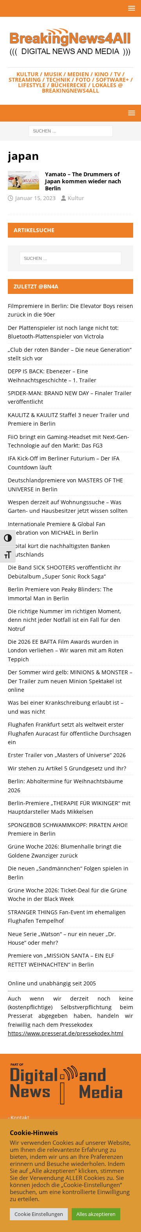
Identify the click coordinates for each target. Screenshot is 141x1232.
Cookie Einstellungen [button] (38, 1214)
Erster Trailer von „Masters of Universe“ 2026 (67, 755)
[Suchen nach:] (71, 130)
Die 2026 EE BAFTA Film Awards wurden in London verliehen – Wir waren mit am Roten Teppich (65, 650)
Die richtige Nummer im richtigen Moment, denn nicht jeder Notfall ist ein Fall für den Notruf (64, 619)
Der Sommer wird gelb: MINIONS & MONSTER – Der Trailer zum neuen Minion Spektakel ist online (70, 680)
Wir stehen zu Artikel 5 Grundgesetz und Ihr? (67, 768)
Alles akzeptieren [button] (96, 1214)
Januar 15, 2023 (35, 198)
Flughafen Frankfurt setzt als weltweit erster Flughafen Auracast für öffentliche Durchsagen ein (69, 733)
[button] (130, 8)
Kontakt (20, 1117)
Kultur (76, 198)
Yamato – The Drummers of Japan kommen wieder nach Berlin (83, 181)
